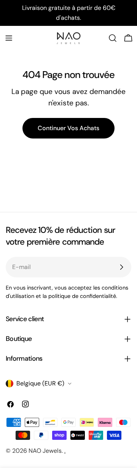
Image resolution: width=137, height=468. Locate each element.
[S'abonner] (121, 267)
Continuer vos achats (68, 128)
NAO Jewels (45, 451)
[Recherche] (112, 38)
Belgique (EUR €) (40, 383)
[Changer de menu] (8, 38)
